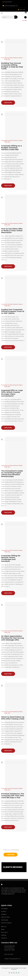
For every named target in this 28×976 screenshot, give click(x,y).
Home (13, 31)
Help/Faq (3, 935)
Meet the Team (5, 917)
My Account (22, 9)
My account (4, 932)
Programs (4, 914)
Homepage (4, 908)
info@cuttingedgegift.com (11, 5)
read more (8, 102)
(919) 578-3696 (8, 2)
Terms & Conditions (6, 923)
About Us (3, 926)
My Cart (25, 20)
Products (3, 911)
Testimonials (4, 920)
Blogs (2, 929)
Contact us (4, 938)
